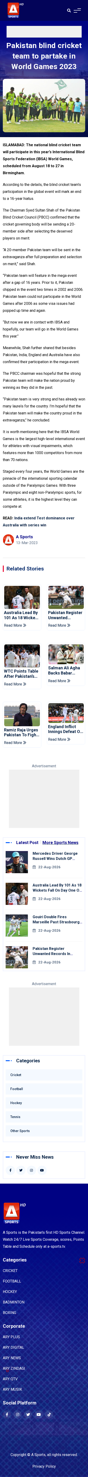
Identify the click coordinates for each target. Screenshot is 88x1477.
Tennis (15, 1117)
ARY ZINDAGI (14, 1368)
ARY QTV (10, 1379)
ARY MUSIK (12, 1389)
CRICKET (10, 1270)
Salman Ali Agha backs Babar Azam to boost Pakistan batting (64, 670)
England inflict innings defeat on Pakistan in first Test (65, 729)
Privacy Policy (44, 1466)
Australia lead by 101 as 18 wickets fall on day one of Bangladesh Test (22, 615)
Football (16, 1089)
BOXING (9, 1312)
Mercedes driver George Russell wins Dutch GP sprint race (55, 858)
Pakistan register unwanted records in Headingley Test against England (65, 615)
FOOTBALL (12, 1281)
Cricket (15, 1075)
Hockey (16, 1103)
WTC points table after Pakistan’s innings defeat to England (21, 674)
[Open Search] (69, 10)
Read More (13, 625)
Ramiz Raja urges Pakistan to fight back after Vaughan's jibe (21, 732)
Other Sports (20, 1131)
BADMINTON (13, 1302)
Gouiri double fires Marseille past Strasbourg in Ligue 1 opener (56, 922)
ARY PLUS (11, 1337)
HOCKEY (10, 1291)
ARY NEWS (12, 1358)
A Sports (38, 1455)
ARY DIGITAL (13, 1347)
